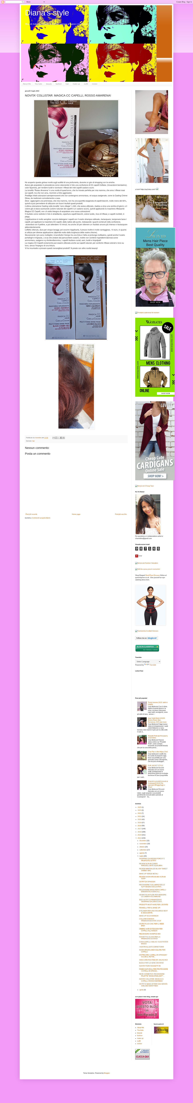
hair (67, 84)
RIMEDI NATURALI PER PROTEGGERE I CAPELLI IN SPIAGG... (153, 970)
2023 (140, 810)
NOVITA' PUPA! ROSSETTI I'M (150, 966)
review (94, 84)
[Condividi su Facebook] (61, 437)
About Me (27, 84)
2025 (140, 807)
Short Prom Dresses (152, 575)
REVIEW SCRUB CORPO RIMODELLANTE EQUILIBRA (150, 864)
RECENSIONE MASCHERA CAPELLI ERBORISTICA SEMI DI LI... (152, 891)
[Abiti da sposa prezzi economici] (147, 569)
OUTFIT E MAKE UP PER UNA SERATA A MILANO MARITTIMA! (153, 985)
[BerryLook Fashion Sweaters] (146, 563)
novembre (143, 844)
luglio (141, 856)
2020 (140, 819)
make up (76, 84)
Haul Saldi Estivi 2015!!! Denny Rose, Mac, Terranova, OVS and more (157, 720)
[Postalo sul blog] (56, 437)
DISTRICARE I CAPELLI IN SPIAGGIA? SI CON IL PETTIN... (153, 956)
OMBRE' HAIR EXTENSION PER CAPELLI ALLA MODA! (151, 930)
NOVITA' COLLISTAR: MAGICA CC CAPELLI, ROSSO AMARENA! (151, 980)
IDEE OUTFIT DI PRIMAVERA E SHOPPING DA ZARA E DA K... (151, 901)
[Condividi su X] (58, 437)
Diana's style (47, 12)
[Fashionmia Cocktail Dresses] (146, 631)
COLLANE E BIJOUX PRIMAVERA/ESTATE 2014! (150, 920)
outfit (86, 84)
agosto (142, 853)
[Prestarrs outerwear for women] (147, 313)
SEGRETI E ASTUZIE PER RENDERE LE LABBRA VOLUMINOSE (152, 896)
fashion (59, 84)
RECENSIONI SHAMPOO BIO (149, 934)
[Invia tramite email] (53, 437)
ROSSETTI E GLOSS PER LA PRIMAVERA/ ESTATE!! (149, 938)
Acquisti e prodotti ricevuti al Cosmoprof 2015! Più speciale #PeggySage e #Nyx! (158, 784)
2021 (140, 816)
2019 (140, 823)
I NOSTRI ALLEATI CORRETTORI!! (151, 947)
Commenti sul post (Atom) (41, 518)
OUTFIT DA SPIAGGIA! (147, 882)
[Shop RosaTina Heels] (151, 112)
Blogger (106, 1073)
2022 (140, 813)
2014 (140, 838)
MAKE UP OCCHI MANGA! (148, 916)
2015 (140, 835)
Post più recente (31, 514)
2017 (140, 829)
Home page (76, 514)
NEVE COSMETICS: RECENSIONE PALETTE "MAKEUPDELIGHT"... (152, 975)
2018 (140, 826)
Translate (152, 665)
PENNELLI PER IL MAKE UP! (149, 908)
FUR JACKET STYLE (155, 765)
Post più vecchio (121, 514)
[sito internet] (147, 1018)
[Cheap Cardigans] (155, 480)
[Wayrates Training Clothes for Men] (155, 396)
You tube (38, 84)
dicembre (143, 841)
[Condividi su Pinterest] (63, 437)
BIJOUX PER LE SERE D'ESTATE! (151, 963)
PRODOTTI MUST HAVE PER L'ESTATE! (153, 905)
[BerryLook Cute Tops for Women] (144, 486)
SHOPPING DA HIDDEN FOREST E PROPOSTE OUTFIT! (152, 859)
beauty (49, 84)
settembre (143, 850)
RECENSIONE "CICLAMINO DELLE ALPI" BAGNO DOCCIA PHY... (152, 886)
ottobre (142, 847)
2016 (140, 832)
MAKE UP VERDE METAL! (148, 874)
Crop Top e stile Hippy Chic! (158, 752)
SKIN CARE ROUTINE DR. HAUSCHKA (153, 960)
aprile (141, 990)
